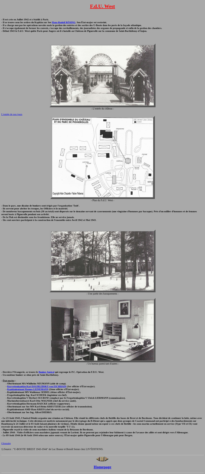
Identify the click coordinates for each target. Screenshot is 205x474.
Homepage (102, 467)
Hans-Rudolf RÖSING (63, 22)
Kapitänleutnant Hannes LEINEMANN (27, 389)
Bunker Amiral (46, 372)
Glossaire (6, 443)
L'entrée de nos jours (11, 114)
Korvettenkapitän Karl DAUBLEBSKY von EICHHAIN (36, 386)
